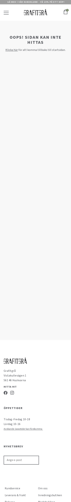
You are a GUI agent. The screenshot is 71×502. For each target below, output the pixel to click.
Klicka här (11, 50)
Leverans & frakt (15, 495)
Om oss (43, 488)
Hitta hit (10, 387)
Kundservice (12, 488)
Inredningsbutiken (50, 495)
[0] (65, 14)
